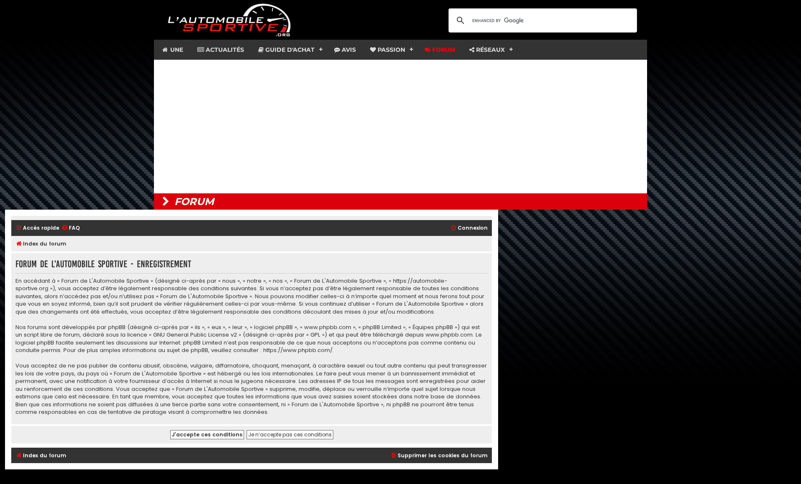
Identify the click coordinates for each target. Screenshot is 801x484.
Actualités (224, 49)
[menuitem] (70, 228)
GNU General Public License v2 (195, 335)
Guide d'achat (289, 49)
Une (176, 49)
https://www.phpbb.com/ (297, 350)
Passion (390, 49)
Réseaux (489, 49)
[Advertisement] (400, 126)
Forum (443, 49)
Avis (348, 49)
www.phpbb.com (449, 335)
